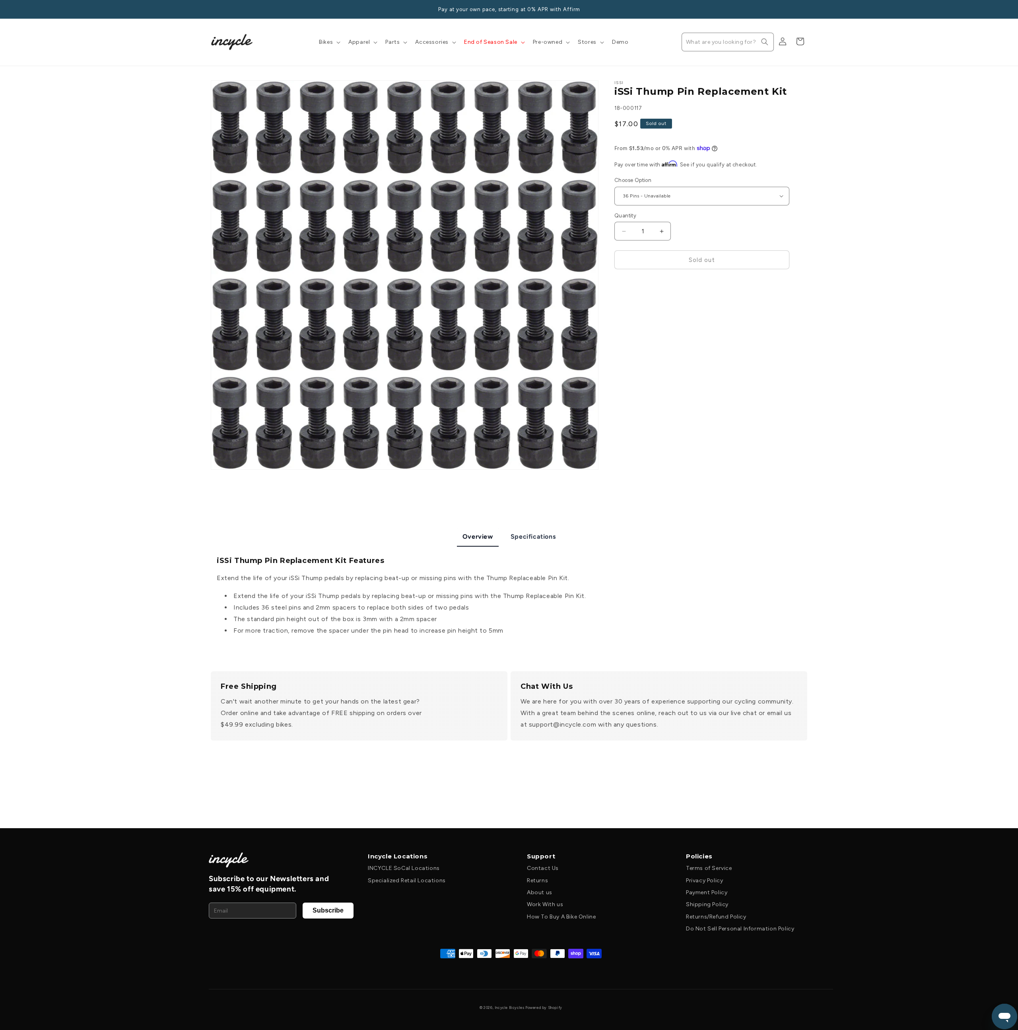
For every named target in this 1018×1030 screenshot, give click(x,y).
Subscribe (328, 910)
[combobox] (727, 42)
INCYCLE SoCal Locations (404, 868)
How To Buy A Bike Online (561, 916)
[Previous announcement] (213, 9)
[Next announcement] (804, 9)
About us (539, 892)
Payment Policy (706, 892)
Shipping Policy (707, 904)
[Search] (764, 42)
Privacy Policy (704, 880)
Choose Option (632, 180)
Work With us (545, 904)
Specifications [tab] (533, 536)
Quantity (625, 216)
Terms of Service (709, 868)
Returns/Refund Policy (716, 916)
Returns (537, 880)
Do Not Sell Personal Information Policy (740, 928)
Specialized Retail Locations (407, 880)
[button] (329, 42)
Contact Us (543, 868)
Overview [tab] (477, 536)
